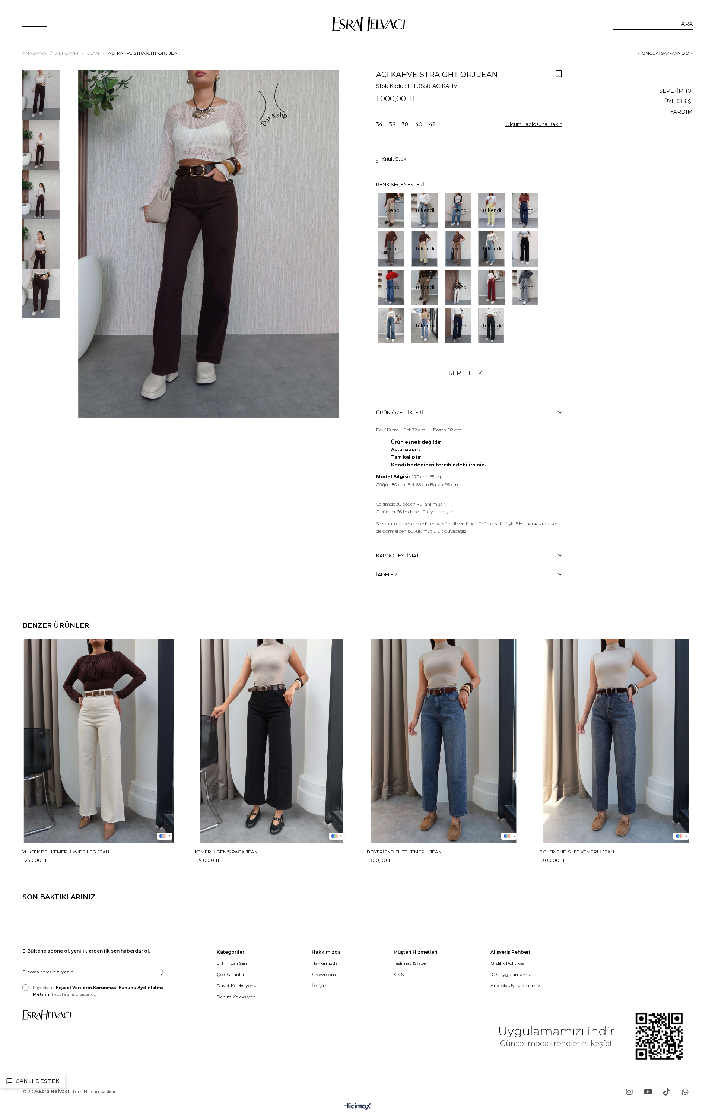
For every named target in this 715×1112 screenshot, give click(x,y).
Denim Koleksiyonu (237, 996)
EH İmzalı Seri (232, 963)
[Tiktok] (666, 1091)
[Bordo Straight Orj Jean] (491, 287)
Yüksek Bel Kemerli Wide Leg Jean (65, 852)
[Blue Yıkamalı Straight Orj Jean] (391, 326)
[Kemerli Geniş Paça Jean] (272, 741)
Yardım (681, 111)
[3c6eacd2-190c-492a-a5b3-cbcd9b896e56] (46, 1015)
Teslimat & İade (410, 963)
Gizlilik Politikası (507, 963)
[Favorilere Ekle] (558, 73)
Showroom (324, 974)
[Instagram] (629, 1091)
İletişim (320, 985)
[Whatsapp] (685, 1091)
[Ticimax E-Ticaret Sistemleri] (357, 1107)
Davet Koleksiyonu (237, 985)
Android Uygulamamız (515, 985)
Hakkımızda (325, 963)
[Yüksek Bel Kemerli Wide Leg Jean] (99, 741)
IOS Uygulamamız (510, 974)
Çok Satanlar (231, 974)
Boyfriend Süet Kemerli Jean (404, 852)
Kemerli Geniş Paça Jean (226, 852)
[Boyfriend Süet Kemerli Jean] (444, 741)
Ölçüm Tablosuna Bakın (533, 124)
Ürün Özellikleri (399, 412)
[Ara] (687, 23)
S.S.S (399, 974)
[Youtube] (648, 1091)
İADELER (386, 574)
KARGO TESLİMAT (397, 555)
